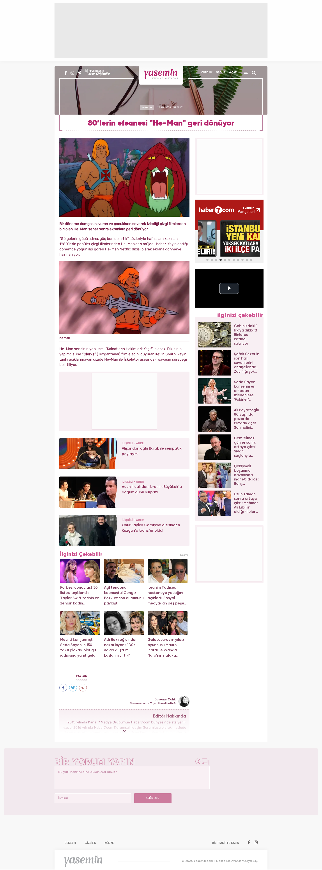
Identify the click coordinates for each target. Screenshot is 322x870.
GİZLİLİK (90, 843)
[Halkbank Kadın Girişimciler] (97, 73)
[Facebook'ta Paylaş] (63, 687)
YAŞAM (233, 72)
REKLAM (70, 843)
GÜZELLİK (206, 72)
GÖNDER (152, 798)
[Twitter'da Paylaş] (73, 687)
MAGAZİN (147, 107)
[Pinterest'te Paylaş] (83, 687)
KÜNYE (109, 843)
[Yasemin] (161, 75)
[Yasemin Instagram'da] (72, 73)
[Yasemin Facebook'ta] (66, 73)
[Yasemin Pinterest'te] (79, 73)
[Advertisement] (124, 400)
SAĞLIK (220, 72)
